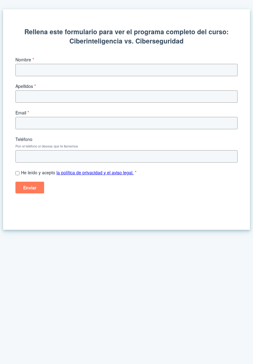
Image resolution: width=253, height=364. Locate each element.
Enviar (29, 187)
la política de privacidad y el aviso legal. (95, 172)
